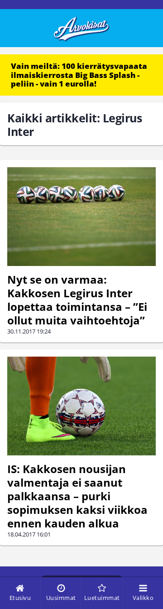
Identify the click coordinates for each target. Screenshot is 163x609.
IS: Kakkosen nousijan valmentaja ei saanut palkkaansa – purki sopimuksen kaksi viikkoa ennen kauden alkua (77, 496)
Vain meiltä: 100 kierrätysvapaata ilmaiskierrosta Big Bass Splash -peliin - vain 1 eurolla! (79, 75)
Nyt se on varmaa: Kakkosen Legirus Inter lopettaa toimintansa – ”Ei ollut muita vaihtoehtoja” (77, 300)
